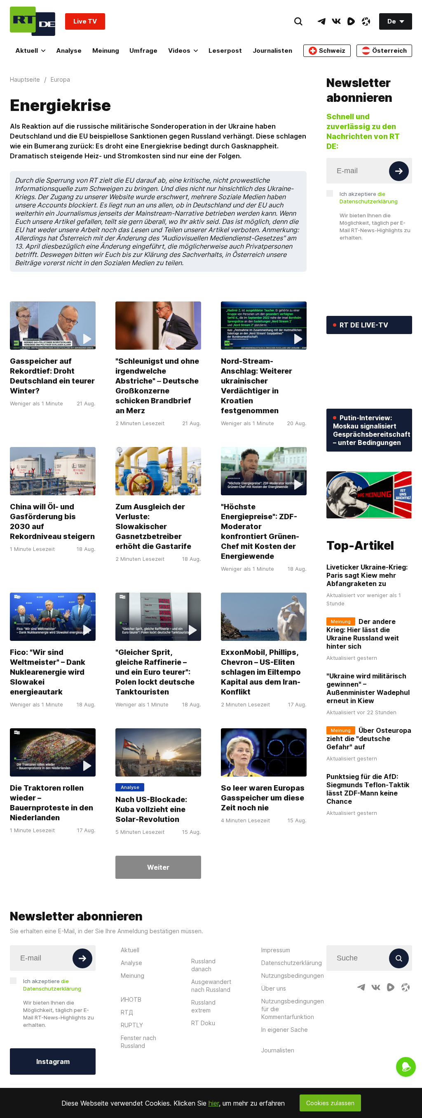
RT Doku (203, 1022)
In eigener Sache (284, 1029)
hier (214, 1103)
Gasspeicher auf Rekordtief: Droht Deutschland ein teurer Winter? (52, 376)
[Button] (399, 171)
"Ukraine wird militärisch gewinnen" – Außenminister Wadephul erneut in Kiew (368, 688)
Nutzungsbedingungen (292, 975)
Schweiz (332, 50)
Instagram (53, 1061)
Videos (179, 50)
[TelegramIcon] (321, 21)
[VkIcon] (336, 21)
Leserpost (225, 50)
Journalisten (272, 50)
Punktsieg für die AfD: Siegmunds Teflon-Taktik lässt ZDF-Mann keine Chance (367, 788)
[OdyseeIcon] (366, 21)
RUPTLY (132, 1025)
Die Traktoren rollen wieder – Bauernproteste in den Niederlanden (51, 803)
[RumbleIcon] (351, 21)
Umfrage (143, 50)
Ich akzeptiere (369, 198)
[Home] (32, 21)
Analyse (69, 50)
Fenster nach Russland (138, 1041)
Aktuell (26, 50)
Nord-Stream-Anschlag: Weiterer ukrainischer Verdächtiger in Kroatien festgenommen (256, 386)
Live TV (85, 21)
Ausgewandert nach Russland (211, 985)
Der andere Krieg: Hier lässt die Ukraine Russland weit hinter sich (362, 633)
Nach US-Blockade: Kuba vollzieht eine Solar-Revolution (151, 809)
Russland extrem (203, 1006)
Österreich (389, 50)
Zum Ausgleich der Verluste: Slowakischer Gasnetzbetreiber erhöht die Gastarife (153, 526)
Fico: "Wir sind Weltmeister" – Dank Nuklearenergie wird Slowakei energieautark (47, 672)
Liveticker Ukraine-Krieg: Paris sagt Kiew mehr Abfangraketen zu (367, 575)
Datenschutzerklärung (291, 962)
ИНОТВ (131, 999)
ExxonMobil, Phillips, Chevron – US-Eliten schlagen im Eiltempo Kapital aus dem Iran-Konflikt (261, 672)
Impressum (275, 949)
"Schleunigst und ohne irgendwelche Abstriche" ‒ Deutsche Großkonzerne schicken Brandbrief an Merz (157, 386)
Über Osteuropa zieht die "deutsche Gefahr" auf (368, 738)
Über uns (273, 988)
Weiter (158, 867)
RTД (127, 1012)
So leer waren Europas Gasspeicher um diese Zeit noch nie (263, 798)
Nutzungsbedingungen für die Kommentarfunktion (292, 1009)
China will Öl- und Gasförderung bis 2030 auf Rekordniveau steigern (52, 521)
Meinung (105, 50)
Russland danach (203, 965)
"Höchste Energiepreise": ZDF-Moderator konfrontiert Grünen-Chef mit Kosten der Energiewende (260, 531)
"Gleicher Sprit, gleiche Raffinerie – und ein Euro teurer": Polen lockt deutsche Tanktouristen (155, 672)
